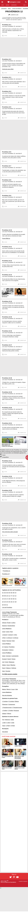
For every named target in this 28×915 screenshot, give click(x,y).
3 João (12, 722)
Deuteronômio (11, 625)
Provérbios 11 (6, 570)
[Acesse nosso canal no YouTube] (17, 877)
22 (2, 601)
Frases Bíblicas (6, 238)
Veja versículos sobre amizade (10, 531)
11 (9, 595)
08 (2, 595)
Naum (3, 668)
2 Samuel (10, 634)
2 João (8, 722)
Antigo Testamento (16, 8)
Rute (11, 631)
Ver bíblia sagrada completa (9, 674)
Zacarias (8, 671)
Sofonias (14, 668)
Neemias (9, 640)
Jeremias (8, 656)
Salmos (6, 646)
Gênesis (4, 622)
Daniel (9, 659)
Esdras (4, 640)
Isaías (3, 656)
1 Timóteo (4, 710)
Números (4, 625)
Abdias (4, 665)
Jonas (8, 665)
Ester (13, 640)
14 (15, 595)
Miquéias (13, 665)
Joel (3, 662)
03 (7, 592)
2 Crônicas (15, 637)
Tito (3, 719)
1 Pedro (8, 725)
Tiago (3, 725)
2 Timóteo (10, 710)
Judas (12, 719)
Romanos (16, 710)
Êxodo (9, 622)
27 (13, 601)
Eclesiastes (5, 650)
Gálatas (4, 713)
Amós (6, 662)
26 (11, 601)
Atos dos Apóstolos (7, 695)
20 (13, 598)
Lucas (12, 689)
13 (13, 595)
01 (2, 592)
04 (9, 592)
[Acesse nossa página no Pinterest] (14, 877)
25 (9, 601)
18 (9, 598)
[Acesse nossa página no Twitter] (10, 877)
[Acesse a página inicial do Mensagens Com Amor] (14, 2)
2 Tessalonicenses (17, 707)
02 (5, 592)
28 (15, 601)
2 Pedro (13, 725)
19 (11, 598)
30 (5, 604)
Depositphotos (13, 882)
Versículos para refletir (7, 69)
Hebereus (7, 719)
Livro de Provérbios (7, 607)
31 (7, 604)
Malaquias (11, 662)
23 (5, 601)
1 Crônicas (9, 637)
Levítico (13, 622)
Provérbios (12, 646)
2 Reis (3, 637)
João (16, 689)
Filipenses (4, 704)
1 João (4, 722)
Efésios (17, 701)
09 (5, 595)
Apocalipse (5, 731)
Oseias (13, 659)
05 (11, 592)
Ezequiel (4, 659)
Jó (2, 646)
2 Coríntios (11, 701)
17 (7, 598)
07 (15, 592)
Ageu (3, 671)
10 (7, 595)
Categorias (4, 8)
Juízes (7, 631)
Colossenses (11, 704)
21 (15, 598)
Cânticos (11, 650)
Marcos (8, 689)
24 (7, 601)
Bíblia (9, 8)
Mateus (4, 689)
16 (5, 598)
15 (2, 598)
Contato (21, 881)
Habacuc (8, 668)
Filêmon (9, 713)
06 (13, 592)
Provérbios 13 (5, 574)
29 (2, 604)
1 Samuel (4, 634)
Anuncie (25, 881)
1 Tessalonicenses (7, 707)
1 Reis (15, 634)
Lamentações (15, 656)
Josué (3, 631)
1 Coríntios (5, 701)
